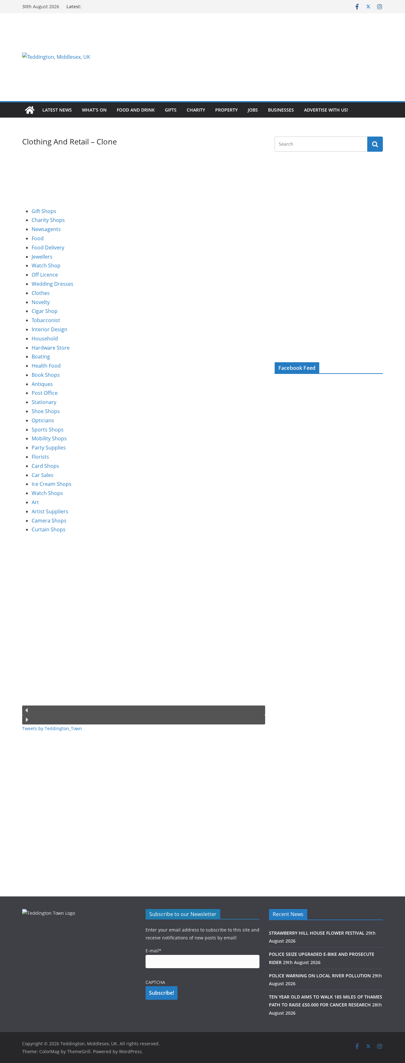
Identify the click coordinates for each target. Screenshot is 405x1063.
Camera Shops (49, 520)
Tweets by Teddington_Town (52, 728)
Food (38, 238)
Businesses (281, 110)
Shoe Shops (46, 411)
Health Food (46, 365)
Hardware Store (51, 347)
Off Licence (45, 274)
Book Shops (46, 374)
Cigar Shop (45, 311)
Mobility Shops (49, 438)
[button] (143, 710)
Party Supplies (49, 447)
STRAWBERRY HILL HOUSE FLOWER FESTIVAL (316, 933)
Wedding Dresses (52, 283)
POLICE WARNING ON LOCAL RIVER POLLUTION (320, 976)
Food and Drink (136, 110)
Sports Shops (48, 429)
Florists (40, 456)
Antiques (42, 384)
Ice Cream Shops (52, 483)
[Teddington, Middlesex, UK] (29, 110)
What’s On (94, 110)
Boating (41, 356)
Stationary (44, 402)
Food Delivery (48, 247)
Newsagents (46, 229)
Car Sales (42, 475)
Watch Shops (47, 493)
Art (35, 502)
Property (226, 110)
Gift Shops (44, 211)
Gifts (171, 110)
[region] (280, 57)
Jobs (253, 110)
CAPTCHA (155, 982)
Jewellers (42, 256)
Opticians (43, 420)
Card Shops (45, 465)
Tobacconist (46, 320)
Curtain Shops (48, 529)
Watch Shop (46, 265)
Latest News (57, 110)
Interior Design (49, 329)
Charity (196, 110)
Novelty (41, 302)
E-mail (153, 951)
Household (45, 338)
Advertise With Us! (326, 110)
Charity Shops (48, 220)
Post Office (45, 392)
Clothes (41, 293)
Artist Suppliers (50, 511)
